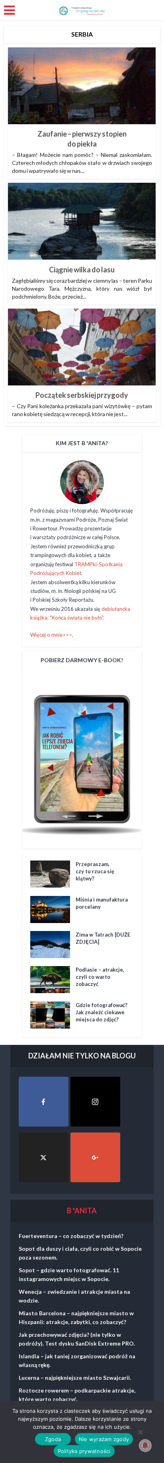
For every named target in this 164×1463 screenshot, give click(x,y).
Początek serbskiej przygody (81, 395)
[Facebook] (43, 1102)
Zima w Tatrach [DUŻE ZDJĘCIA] (103, 938)
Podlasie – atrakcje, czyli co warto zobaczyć (100, 976)
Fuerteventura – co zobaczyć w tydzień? (71, 1235)
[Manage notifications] (145, 1445)
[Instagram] (95, 1102)
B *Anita (82, 1210)
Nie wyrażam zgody (104, 1439)
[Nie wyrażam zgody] (140, 1432)
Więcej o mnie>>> (51, 635)
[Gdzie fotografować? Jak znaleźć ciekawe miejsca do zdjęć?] (53, 1015)
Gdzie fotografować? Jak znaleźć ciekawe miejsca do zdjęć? (101, 1012)
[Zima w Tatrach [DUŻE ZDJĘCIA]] (53, 944)
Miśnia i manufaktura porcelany (102, 903)
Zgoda (53, 1439)
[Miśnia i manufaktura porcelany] (53, 909)
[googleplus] (95, 1157)
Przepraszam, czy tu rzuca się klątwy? (95, 871)
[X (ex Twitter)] (43, 1157)
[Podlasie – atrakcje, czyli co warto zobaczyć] (53, 979)
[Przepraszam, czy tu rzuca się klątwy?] (53, 874)
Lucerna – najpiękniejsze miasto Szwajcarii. (75, 1377)
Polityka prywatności (84, 1451)
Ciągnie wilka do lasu (82, 269)
